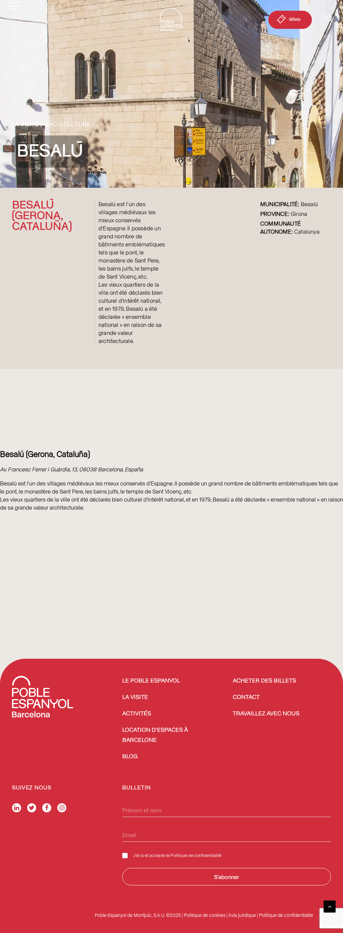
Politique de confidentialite (286, 915)
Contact (246, 697)
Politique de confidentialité (195, 855)
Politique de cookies (204, 915)
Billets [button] (294, 18)
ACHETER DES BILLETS (264, 681)
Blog (130, 757)
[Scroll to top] (330, 905)
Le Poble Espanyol (151, 681)
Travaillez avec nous (266, 714)
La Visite (25, 124)
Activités (136, 714)
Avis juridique (242, 915)
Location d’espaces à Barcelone (155, 735)
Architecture (67, 124)
